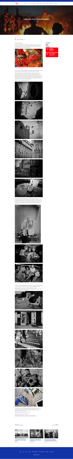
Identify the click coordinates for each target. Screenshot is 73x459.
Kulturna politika (45, 3)
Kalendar (51, 3)
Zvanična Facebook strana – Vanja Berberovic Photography (25, 415)
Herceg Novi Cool (36, 454)
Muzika (34, 3)
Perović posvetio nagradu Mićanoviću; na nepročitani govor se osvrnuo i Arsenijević (50, 440)
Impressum (55, 3)
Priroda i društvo (39, 3)
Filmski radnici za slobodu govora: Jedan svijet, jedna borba (20, 440)
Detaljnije (16, 442)
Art (15, 37)
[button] (16, 40)
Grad (30, 3)
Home (25, 3)
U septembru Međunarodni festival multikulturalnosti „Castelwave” (35, 440)
